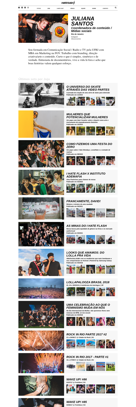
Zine (38, 10)
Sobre (91, 10)
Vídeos (66, 10)
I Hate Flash (68, 3)
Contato (103, 10)
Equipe (78, 10)
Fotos (28, 10)
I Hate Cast (52, 10)
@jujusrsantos (76, 41)
